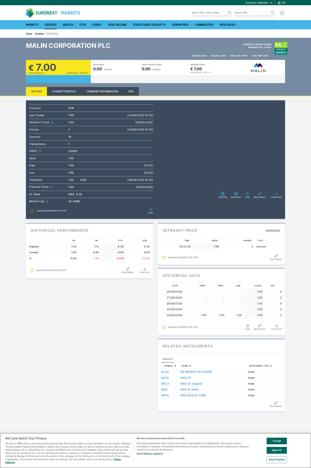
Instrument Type (259, 366)
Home (29, 33)
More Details (127, 272)
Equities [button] (50, 24)
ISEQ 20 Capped (191, 383)
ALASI (165, 371)
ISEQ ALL (215, 56)
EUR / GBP (257, 56)
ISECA (165, 383)
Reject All (277, 450)
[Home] (53, 13)
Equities (39, 33)
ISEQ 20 (196, 56)
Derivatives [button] (180, 24)
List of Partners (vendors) (150, 453)
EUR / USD (235, 56)
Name (185, 366)
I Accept (277, 441)
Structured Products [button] (149, 24)
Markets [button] (32, 24)
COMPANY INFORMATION (102, 91)
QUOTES (36, 91)
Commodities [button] (204, 24)
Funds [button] (96, 24)
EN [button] (283, 2)
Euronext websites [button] (257, 2)
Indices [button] (68, 24)
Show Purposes (277, 459)
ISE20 (165, 377)
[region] (155, 450)
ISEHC (165, 395)
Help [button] (247, 329)
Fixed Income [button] (117, 24)
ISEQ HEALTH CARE (193, 395)
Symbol (168, 366)
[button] (52, 122)
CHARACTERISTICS (64, 91)
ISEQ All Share (189, 389)
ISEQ (164, 389)
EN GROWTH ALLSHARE (196, 371)
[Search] (230, 13)
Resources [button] (227, 24)
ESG (131, 91)
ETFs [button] (83, 24)
